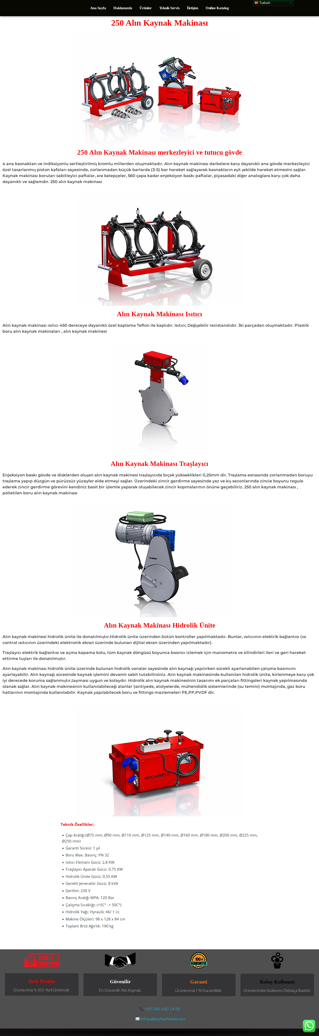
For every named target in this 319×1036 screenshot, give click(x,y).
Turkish (264, 3)
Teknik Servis (169, 8)
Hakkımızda (122, 8)
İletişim (192, 8)
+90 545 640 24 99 (162, 1009)
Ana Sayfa (98, 8)
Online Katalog (217, 8)
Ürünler (146, 8)
